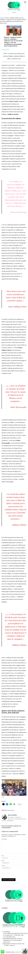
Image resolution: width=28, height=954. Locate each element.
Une (13, 810)
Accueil (2, 18)
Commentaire (4, 839)
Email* (3, 860)
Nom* (3, 855)
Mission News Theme (9, 952)
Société (9, 810)
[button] (25, 781)
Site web (3, 865)
